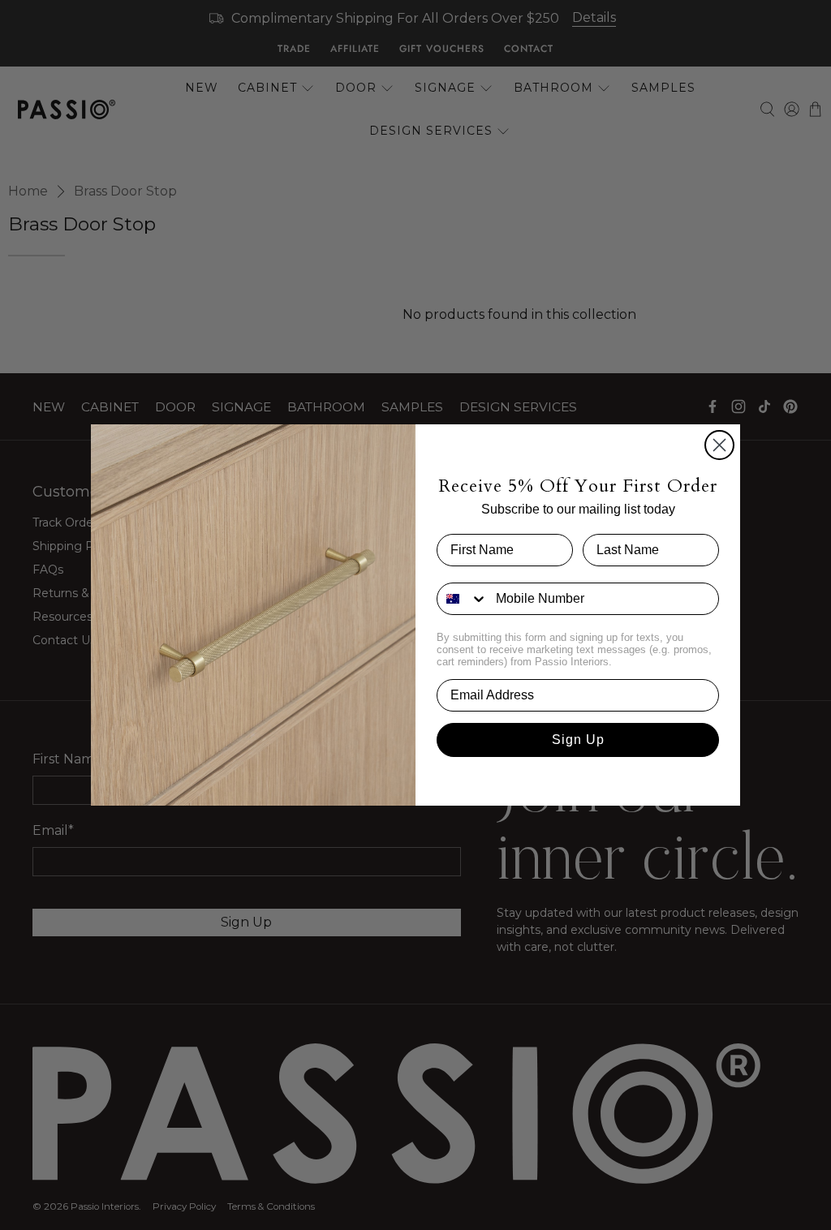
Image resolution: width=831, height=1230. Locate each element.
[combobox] (462, 598)
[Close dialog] (719, 445)
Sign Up (578, 739)
